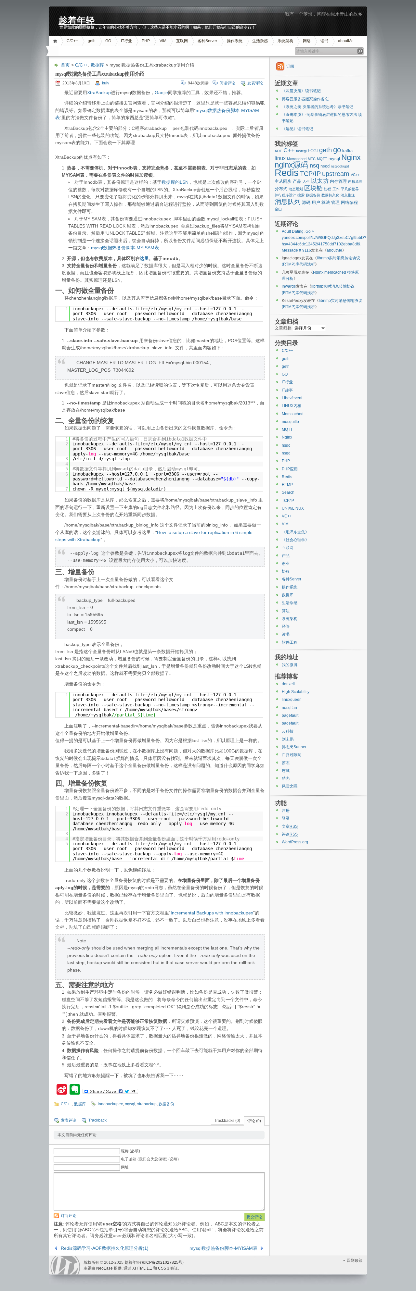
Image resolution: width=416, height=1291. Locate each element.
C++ (289, 150)
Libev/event (292, 398)
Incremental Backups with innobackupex (212, 912)
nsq (314, 165)
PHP (146, 41)
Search (288, 492)
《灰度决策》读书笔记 (301, 91)
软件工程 (289, 642)
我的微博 (289, 665)
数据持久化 (330, 195)
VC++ (355, 175)
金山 (278, 209)
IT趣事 (287, 390)
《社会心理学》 (295, 540)
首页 (56, 41)
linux (280, 158)
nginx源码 (291, 165)
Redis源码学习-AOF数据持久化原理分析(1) (105, 1248)
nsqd (325, 166)
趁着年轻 (76, 20)
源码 (306, 202)
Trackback (97, 1120)
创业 (286, 563)
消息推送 (348, 195)
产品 (297, 181)
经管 (286, 626)
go (337, 150)
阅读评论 (227, 83)
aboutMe (346, 41)
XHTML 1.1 (142, 1268)
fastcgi (301, 151)
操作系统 (234, 41)
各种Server (207, 41)
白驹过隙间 (291, 754)
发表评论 (255, 83)
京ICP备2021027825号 (161, 1262)
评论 (290, 834)
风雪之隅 (289, 786)
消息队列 (288, 201)
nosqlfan (289, 707)
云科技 (287, 731)
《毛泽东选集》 (295, 532)
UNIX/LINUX (293, 508)
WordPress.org (295, 842)
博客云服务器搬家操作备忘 (305, 99)
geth (92, 41)
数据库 (97, 65)
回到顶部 (354, 1260)
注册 (286, 810)
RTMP (287, 484)
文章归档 (283, 328)
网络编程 (349, 202)
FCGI (313, 150)
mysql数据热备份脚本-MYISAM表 (125, 247)
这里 (144, 258)
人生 (306, 181)
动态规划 (296, 189)
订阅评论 (68, 1215)
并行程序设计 (285, 195)
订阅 (290, 66)
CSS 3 (163, 1268)
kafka (347, 150)
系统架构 (285, 41)
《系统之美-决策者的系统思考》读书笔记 (317, 107)
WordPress (65, 1265)
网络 (307, 41)
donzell (288, 684)
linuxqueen (292, 699)
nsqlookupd (340, 166)
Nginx (351, 157)
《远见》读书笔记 (297, 129)
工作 (336, 189)
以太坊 (320, 181)
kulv (105, 83)
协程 (327, 189)
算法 (325, 202)
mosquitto (290, 421)
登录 (286, 818)
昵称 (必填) (130, 1151)
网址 (125, 1167)
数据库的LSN (175, 182)
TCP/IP (310, 173)
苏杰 (286, 763)
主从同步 (283, 181)
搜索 (301, 195)
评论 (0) (254, 1121)
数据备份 (166, 1104)
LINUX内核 (291, 405)
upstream (335, 173)
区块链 (313, 188)
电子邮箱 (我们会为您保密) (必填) (150, 1159)
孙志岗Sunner (294, 747)
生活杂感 (260, 41)
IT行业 (126, 41)
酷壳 (286, 778)
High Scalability (295, 691)
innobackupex (110, 1104)
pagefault (290, 715)
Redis (287, 172)
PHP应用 (290, 469)
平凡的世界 (350, 189)
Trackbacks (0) (227, 1120)
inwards (289, 286)
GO (108, 41)
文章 (290, 826)
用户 (316, 202)
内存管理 (338, 181)
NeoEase (104, 1268)
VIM (163, 41)
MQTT (322, 159)
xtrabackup (147, 1104)
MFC (312, 159)
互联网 (182, 41)
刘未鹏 (287, 739)
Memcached (296, 159)
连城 (286, 770)
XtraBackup (99, 92)
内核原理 (355, 181)
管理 (335, 202)
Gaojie (161, 92)
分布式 (281, 188)
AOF (278, 151)
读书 (324, 41)
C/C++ (72, 41)
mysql (130, 1104)
